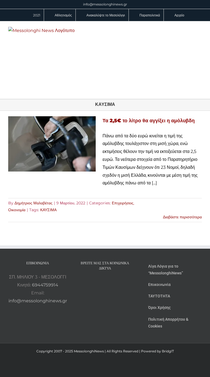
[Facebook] (97, 282)
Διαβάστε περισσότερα (182, 216)
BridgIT (168, 351)
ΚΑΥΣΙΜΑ (48, 209)
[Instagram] (105, 282)
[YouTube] (90, 282)
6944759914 (45, 285)
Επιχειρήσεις (122, 203)
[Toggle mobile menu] (199, 30)
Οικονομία (16, 209)
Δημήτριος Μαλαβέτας (33, 203)
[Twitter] (112, 282)
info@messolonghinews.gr (105, 4)
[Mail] (119, 282)
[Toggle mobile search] (190, 30)
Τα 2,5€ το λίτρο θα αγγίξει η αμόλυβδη (149, 121)
